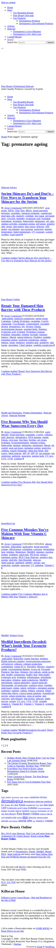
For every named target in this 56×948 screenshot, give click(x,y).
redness (4, 342)
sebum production (17, 696)
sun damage (13, 229)
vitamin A (5, 704)
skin (25, 817)
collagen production (32, 664)
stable (47, 698)
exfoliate (29, 216)
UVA (3, 458)
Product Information (32, 412)
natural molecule (39, 682)
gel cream (41, 440)
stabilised (19, 562)
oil (48, 811)
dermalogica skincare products (38, 801)
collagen (48, 434)
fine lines (23, 440)
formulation (48, 549)
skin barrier (18, 226)
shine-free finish (35, 450)
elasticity (20, 216)
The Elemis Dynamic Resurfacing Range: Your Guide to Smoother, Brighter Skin (29, 764)
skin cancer (30, 226)
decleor (4, 326)
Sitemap (17, 944)
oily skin (50, 221)
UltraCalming (25, 345)
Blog (22, 867)
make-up (18, 811)
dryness (29, 326)
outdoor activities (9, 224)
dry (23, 326)
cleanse (26, 797)
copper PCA (20, 666)
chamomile (6, 324)
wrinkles (18, 458)
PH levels (34, 554)
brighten (44, 658)
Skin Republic (25, 560)
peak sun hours (16, 448)
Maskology (20, 552)
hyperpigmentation (20, 442)
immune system (37, 442)
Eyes (37, 805)
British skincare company (13, 661)
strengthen (13, 345)
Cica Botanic (19, 324)
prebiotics (31, 688)
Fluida (39, 946)
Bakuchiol (18, 658)
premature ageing (27, 224)
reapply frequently (18, 450)
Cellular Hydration (21, 321)
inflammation (33, 677)
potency (43, 554)
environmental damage (12, 329)
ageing (8, 797)
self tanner (41, 224)
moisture (25, 811)
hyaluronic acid (33, 218)
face (41, 805)
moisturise (33, 811)
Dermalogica (22, 851)
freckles (32, 440)
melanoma (26, 445)
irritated (25, 334)
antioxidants (7, 318)
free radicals (35, 672)
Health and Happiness (11, 412)
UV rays (49, 456)
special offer (25, 820)
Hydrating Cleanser (35, 332)
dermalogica (15, 326)
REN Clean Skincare (29, 557)
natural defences (24, 337)
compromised (32, 324)
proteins (15, 690)
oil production (20, 685)
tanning (48, 229)
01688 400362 (43, 928)
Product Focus (16, 635)
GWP (4, 808)
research (40, 690)
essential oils (30, 805)
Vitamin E (39, 704)
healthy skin (31, 674)
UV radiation (37, 565)
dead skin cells (8, 216)
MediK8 (31, 552)
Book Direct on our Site (12, 931)
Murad (13, 337)
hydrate (24, 808)
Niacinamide (7, 685)
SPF (47, 226)
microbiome (6, 682)
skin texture (29, 698)
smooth (4, 821)
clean (21, 797)
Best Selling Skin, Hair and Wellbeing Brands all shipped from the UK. (27, 855)
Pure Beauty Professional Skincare (17, 86)
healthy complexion (15, 674)
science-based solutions (30, 693)
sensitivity (44, 342)
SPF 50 (34, 453)
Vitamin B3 (17, 704)
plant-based (6, 688)
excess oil (35, 669)
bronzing (5, 213)
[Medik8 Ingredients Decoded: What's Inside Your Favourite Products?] (28, 632)
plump (16, 688)
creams (4, 549)
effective (41, 666)
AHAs (11, 210)
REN (3, 854)
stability (28, 562)
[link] (10, 39)
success (4, 701)
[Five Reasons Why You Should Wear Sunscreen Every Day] (28, 410)
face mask (39, 216)
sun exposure (27, 229)
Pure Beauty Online (10, 299)
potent (23, 688)
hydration (17, 221)
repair (12, 342)
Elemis (37, 326)
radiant (43, 340)
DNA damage (34, 437)
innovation (6, 680)
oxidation (13, 554)
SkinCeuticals (14, 453)
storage (37, 562)
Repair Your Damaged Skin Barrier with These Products (23, 308)
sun (34, 821)
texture (12, 701)
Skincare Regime (17, 415)
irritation (10, 552)
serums (4, 560)
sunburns (16, 456)
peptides (47, 337)
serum (9, 226)
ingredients (46, 677)
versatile (43, 701)
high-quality (44, 674)
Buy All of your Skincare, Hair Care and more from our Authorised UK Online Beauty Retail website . (27, 836)
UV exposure (38, 232)
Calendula (6, 321)
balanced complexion (24, 318)
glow (3, 218)
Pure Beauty (10, 814)
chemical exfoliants (30, 213)
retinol (48, 690)
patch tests (24, 554)
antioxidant (16, 546)
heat (3, 552)
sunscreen (38, 229)
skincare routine (42, 817)
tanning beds (38, 456)
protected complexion (29, 340)
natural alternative (22, 682)
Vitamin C (49, 565)
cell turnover (7, 664)
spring (4, 229)
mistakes (40, 552)
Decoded (31, 666)
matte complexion (30, 680)
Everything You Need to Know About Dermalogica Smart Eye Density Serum (25, 769)
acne (3, 797)
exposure (37, 549)
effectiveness (15, 549)
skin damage (17, 698)
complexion (46, 213)
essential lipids (30, 329)
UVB (10, 458)
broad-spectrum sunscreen (38, 661)
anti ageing (15, 797)
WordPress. (50, 946)
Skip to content (8, 2)
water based (15, 234)
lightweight (28, 221)
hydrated (21, 332)
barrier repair (41, 318)
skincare (40, 226)
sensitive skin (32, 342)
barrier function (31, 658)
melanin (16, 445)
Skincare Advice (9, 187)
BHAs (29, 210)
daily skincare (7, 437)
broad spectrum (40, 210)
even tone (13, 440)
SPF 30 (26, 453)
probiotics (5, 690)
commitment (7, 666)
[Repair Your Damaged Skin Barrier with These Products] (28, 297)
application (27, 546)
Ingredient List (8, 523)
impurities (16, 334)
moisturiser (40, 221)
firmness (24, 672)
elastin (45, 437)
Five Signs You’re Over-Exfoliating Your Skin (29, 782)
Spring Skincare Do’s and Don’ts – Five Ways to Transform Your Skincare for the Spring (27, 198)
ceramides (15, 213)
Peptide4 (37, 337)
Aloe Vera (19, 210)
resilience (20, 342)
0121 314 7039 (8, 882)
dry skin (14, 805)
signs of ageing (34, 696)
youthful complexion (43, 345)
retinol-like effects (9, 693)
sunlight (15, 565)
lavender (34, 334)
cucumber (44, 324)
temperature (6, 232)
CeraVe (44, 321)
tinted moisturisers (21, 232)
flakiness (43, 329)
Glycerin (11, 218)
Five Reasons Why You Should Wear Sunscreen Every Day (24, 424)
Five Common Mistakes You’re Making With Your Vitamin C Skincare (25, 534)
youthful (5, 706)
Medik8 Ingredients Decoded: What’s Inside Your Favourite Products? (24, 646)
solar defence (13, 821)
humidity (20, 218)
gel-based (49, 216)
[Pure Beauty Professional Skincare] (28, 83)
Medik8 (5, 635)
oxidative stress (36, 685)
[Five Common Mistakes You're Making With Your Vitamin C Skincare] (28, 520)
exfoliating (27, 549)
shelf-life (13, 560)
